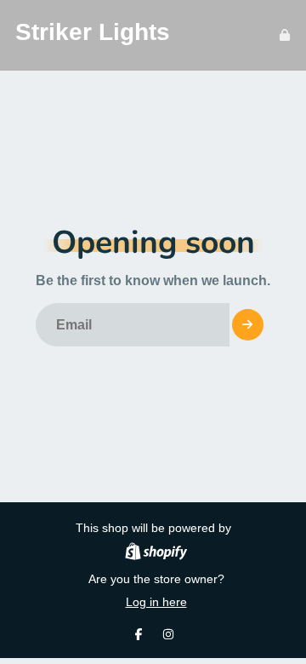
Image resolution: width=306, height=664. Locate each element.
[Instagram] (168, 634)
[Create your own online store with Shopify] (156, 553)
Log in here (156, 602)
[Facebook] (138, 634)
